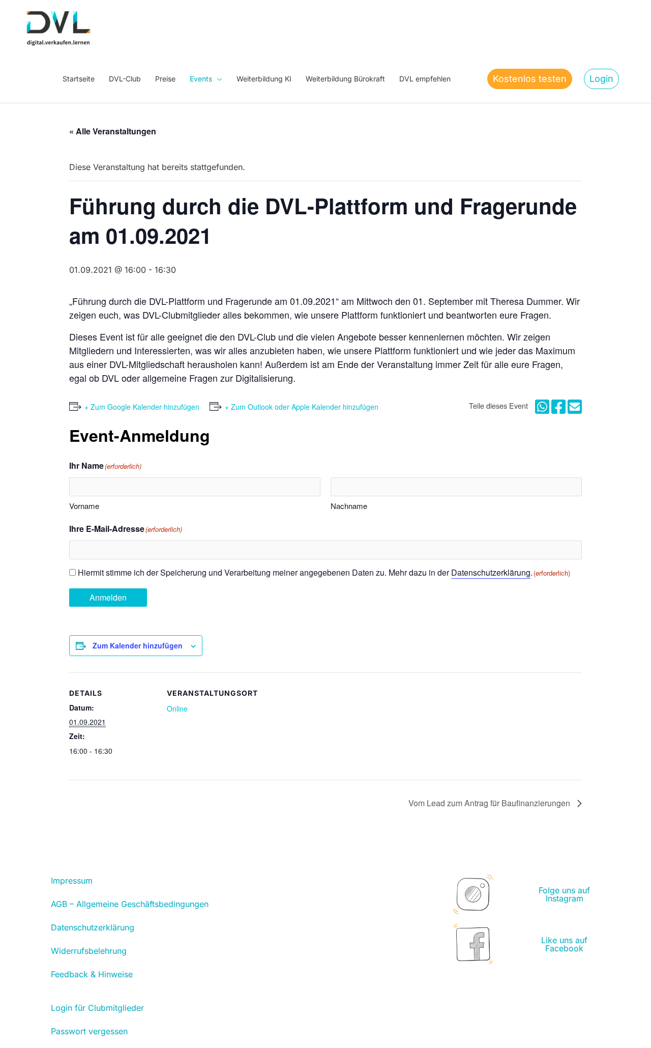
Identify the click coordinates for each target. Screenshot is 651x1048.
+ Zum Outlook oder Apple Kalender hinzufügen (301, 407)
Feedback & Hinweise (92, 974)
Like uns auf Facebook (564, 944)
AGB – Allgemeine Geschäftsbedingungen (130, 904)
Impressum (72, 880)
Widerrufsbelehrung (89, 951)
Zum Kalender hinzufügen (138, 645)
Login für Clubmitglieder (97, 1008)
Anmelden (108, 597)
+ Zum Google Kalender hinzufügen (141, 407)
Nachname (349, 505)
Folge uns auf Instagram (564, 894)
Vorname (84, 505)
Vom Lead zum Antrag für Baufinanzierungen (490, 803)
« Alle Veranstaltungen (112, 131)
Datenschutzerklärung (490, 572)
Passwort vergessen (89, 1031)
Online (177, 708)
